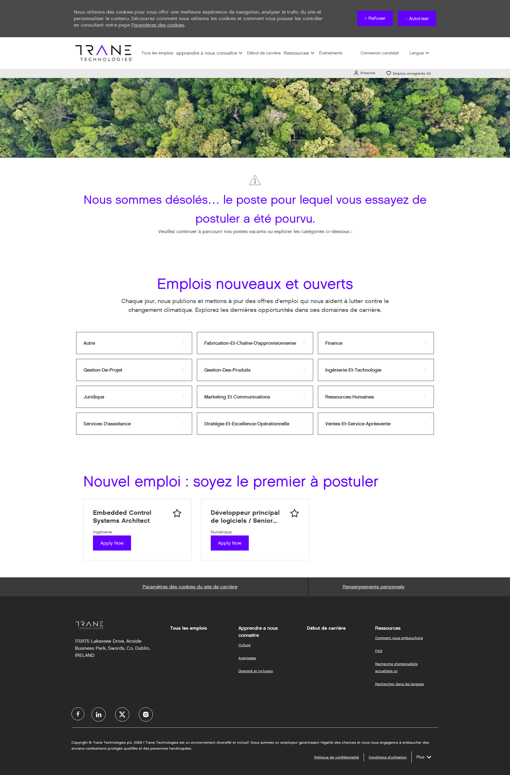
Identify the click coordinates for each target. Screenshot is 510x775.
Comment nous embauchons (399, 638)
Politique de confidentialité (336, 757)
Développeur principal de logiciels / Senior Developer (245, 517)
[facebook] (77, 713)
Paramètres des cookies (157, 25)
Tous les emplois (157, 53)
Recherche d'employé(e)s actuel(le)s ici (396, 667)
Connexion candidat (380, 53)
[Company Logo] (103, 52)
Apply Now (112, 543)
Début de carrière (264, 53)
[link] (134, 343)
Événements (330, 53)
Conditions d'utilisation (388, 757)
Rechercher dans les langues (399, 684)
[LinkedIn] (98, 714)
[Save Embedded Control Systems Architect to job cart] (177, 513)
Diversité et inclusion (255, 671)
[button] (364, 73)
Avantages (247, 658)
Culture (244, 645)
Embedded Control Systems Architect (122, 517)
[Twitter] (122, 714)
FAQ (378, 651)
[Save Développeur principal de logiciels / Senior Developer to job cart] (294, 513)
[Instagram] (146, 714)
